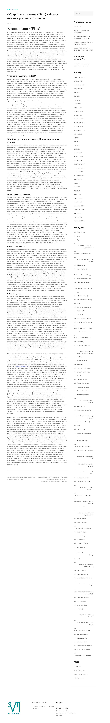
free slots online (82, 391)
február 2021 (78, 156)
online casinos (81, 518)
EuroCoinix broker (83, 376)
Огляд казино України (83, 649)
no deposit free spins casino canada (83, 502)
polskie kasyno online (84, 536)
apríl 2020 (77, 194)
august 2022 (78, 89)
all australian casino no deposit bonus (85, 247)
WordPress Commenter (82, 64)
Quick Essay (81, 539)
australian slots (82, 269)
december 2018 (79, 221)
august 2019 (78, 213)
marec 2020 (78, 198)
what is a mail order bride (82, 630)
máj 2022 (77, 100)
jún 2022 (77, 96)
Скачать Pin (77, 27)
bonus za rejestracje (84, 307)
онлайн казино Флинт (22, 366)
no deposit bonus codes (85, 450)
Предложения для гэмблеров (82, 655)
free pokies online (83, 383)
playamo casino (82, 522)
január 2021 (78, 160)
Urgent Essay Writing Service (86, 616)
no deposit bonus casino (82, 446)
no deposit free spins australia (86, 488)
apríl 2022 (77, 104)
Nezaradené (81, 437)
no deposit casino (83, 478)
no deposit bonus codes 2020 (85, 457)
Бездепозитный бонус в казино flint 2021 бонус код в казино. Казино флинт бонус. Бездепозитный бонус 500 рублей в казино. (52, 479)
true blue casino (82, 574)
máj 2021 (77, 145)
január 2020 (78, 202)
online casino (81, 507)
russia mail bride (82, 543)
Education (80, 364)
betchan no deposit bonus (83, 288)
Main (78, 425)
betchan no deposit (83, 282)
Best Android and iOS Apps (83, 275)
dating (79, 357)
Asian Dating (81, 265)
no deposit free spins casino (83, 495)
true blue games (82, 597)
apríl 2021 (77, 149)
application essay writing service (84, 260)
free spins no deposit (84, 394)
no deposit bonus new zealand (85, 465)
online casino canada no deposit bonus (85, 514)
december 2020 (79, 164)
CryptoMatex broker (84, 345)
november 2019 (79, 209)
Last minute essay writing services (84, 417)
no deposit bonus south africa (85, 473)
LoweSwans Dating (83, 422)
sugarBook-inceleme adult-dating (84, 554)
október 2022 (78, 81)
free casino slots (82, 379)
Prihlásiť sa (77, 666)
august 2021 (78, 134)
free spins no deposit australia (86, 401)
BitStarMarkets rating (84, 299)
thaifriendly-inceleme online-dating (86, 565)
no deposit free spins (84, 481)
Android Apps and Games (82, 253)
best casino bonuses (84, 278)
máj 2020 (77, 190)
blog (78, 303)
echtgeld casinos (82, 361)
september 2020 (79, 175)
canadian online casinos (85, 322)
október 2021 (78, 126)
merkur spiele (81, 429)
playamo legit (81, 532)
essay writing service (84, 368)
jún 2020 (77, 187)
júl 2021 (76, 138)
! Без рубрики (81, 232)
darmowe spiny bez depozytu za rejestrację (85, 352)
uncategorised (82, 601)
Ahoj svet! (85, 66)
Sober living (81, 547)
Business (80, 314)
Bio (78, 292)
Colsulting (80, 341)
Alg (78, 240)
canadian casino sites (84, 318)
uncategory (81, 609)
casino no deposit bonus (82, 337)
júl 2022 (76, 92)
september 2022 (79, 85)
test (78, 559)
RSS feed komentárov (81, 674)
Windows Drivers (82, 634)
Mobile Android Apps (84, 433)
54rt (78, 236)
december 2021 (79, 119)
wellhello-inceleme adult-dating (84, 624)
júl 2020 (76, 183)
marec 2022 (78, 107)
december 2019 (79, 206)
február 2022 (78, 111)
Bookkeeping (81, 311)
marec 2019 (78, 217)
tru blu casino (82, 570)
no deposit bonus (83, 440)
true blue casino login (84, 578)
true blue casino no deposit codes (84, 585)
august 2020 (78, 179)
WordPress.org (79, 678)
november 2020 (79, 168)
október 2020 (78, 172)
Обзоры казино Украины (84, 645)
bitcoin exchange (82, 296)
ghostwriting (81, 406)
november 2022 (79, 77)
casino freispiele (82, 332)
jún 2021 (77, 141)
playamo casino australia (82, 528)
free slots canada (83, 387)
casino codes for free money (83, 328)
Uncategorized (82, 605)
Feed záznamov (79, 670)
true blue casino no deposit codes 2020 (84, 593)
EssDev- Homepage (83, 372)
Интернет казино (82, 642)
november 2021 (79, 123)
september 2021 (79, 130)
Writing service (82, 638)
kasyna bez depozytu (84, 410)
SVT (10, 23)
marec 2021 (78, 153)
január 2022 (78, 115)
